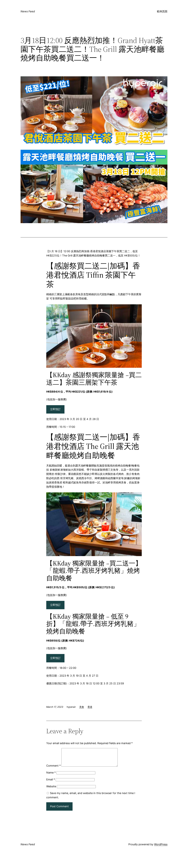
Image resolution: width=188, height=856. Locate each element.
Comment (53, 765)
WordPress (160, 844)
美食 (81, 706)
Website (51, 786)
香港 (90, 706)
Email (50, 779)
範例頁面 (162, 11)
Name (51, 772)
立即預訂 (55, 409)
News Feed (28, 11)
